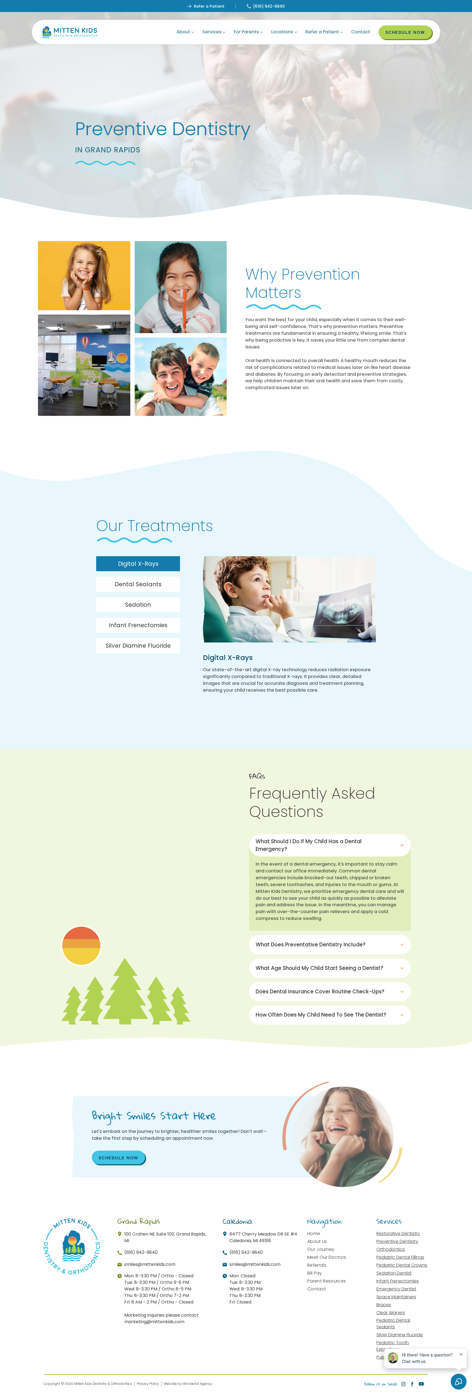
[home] (69, 32)
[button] (185, 32)
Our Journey (321, 1249)
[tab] (138, 563)
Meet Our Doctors (326, 1257)
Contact (360, 32)
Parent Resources (326, 1281)
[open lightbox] (84, 275)
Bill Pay (314, 1273)
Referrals (316, 1265)
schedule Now (405, 32)
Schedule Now (118, 1157)
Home (313, 1233)
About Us (317, 1241)
